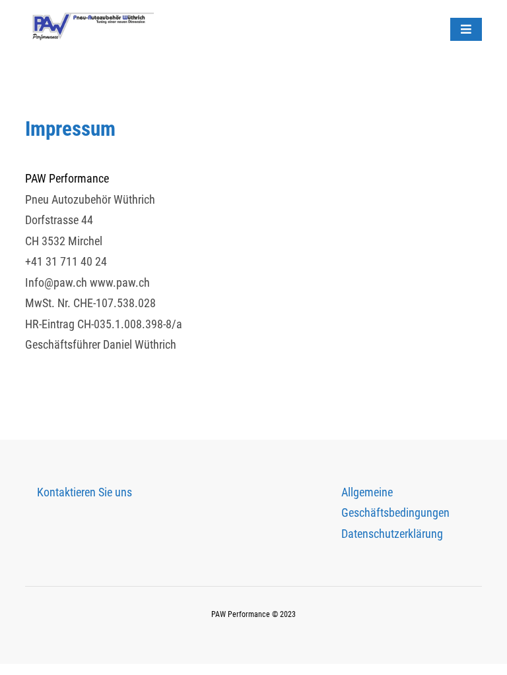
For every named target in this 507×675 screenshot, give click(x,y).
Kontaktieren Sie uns (84, 492)
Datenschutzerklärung (392, 534)
